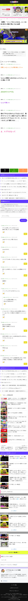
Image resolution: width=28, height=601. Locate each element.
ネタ (20, 4)
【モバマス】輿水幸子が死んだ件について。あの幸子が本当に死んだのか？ (15, 178)
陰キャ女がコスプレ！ (7, 189)
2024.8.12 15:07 (14, 257)
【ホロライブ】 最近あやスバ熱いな (10, 195)
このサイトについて (14, 587)
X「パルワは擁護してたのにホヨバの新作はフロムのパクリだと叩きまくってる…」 (15, 183)
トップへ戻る (14, 584)
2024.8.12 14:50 (14, 247)
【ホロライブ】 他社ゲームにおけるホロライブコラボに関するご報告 (15, 192)
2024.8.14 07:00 (14, 355)
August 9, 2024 (19, 55)
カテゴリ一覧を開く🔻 (14, 552)
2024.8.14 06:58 (15, 297)
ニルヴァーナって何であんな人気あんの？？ (12, 388)
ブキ (16, 4)
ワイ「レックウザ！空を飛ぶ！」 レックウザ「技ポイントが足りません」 (15, 181)
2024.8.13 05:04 (14, 345)
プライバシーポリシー (14, 590)
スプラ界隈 (12, 4)
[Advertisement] (14, 153)
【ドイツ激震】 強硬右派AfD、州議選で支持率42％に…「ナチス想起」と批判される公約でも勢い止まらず (15, 198)
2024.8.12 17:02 (14, 267)
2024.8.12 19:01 (14, 278)
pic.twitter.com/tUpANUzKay (18, 53)
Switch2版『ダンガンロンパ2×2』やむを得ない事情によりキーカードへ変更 (15, 186)
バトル (24, 4)
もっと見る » (14, 510)
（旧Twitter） (5, 580)
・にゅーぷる (3, 559)
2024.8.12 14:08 (14, 237)
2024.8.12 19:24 (14, 288)
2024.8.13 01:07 (14, 322)
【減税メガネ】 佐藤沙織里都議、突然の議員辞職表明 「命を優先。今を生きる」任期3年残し (15, 385)
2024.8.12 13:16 (14, 225)
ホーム (2, 18)
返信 (25, 233)
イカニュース (5, 4)
